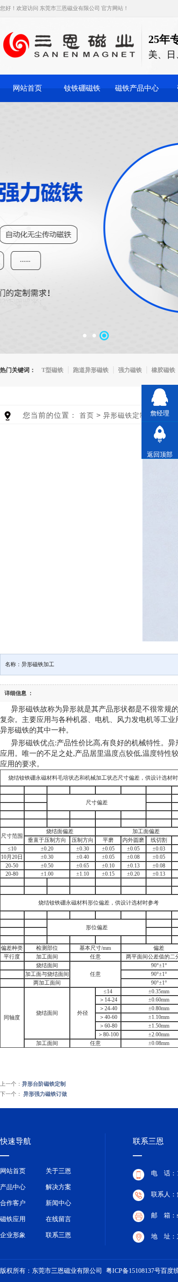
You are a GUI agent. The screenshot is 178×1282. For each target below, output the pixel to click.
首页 (86, 415)
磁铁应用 (13, 1219)
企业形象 (13, 1235)
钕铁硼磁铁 (82, 88)
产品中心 (13, 1187)
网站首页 (27, 88)
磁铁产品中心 (137, 88)
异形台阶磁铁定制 (44, 1084)
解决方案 (58, 1187)
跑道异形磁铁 (91, 369)
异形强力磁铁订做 (45, 1094)
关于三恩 (58, 1171)
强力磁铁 (130, 369)
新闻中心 (58, 1203)
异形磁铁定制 (125, 415)
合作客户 (13, 1203)
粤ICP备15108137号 (133, 1270)
